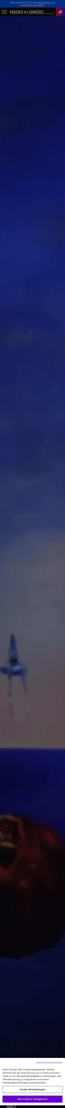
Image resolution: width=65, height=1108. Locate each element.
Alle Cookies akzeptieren (33, 1099)
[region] (32, 1081)
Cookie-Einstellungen (33, 1089)
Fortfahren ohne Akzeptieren (49, 1062)
